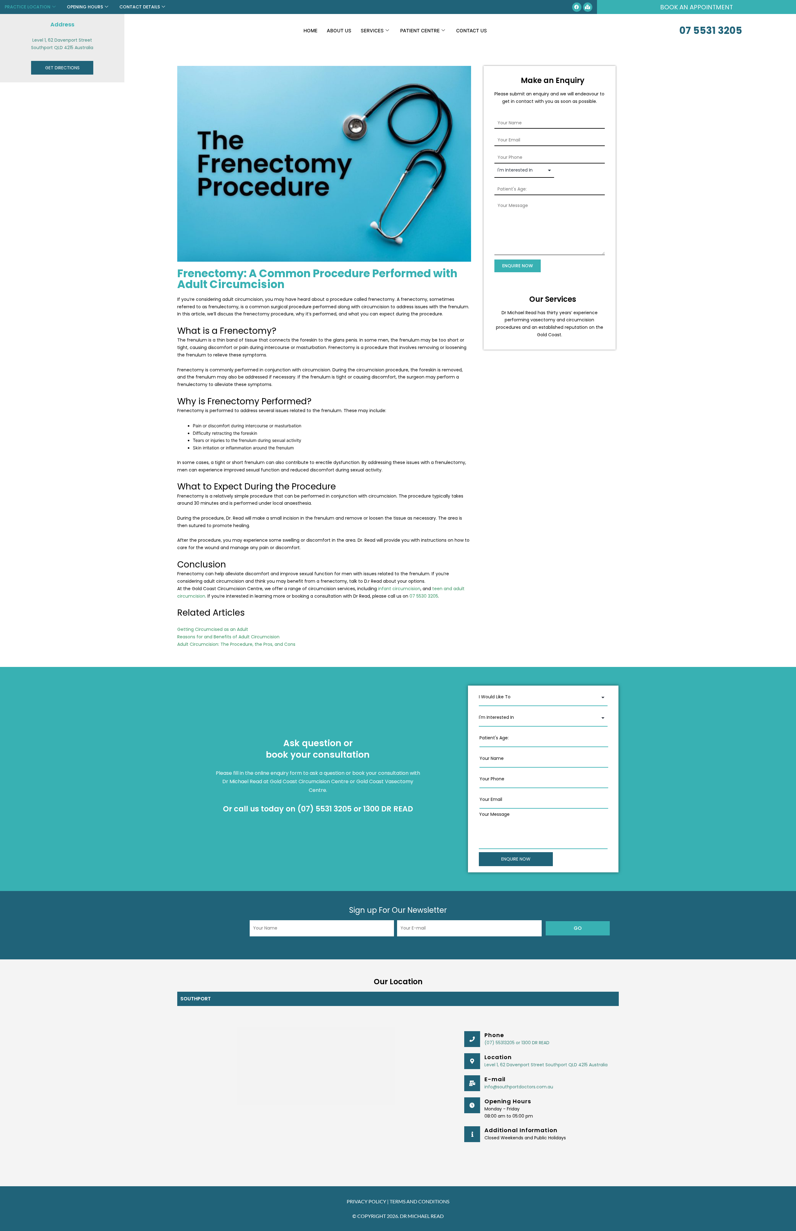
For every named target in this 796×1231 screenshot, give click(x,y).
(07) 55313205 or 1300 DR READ (516, 1043)
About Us (339, 31)
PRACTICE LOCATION (27, 7)
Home (310, 31)
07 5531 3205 (710, 30)
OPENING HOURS (85, 7)
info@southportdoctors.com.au (518, 1087)
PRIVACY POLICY (366, 1201)
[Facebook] (576, 7)
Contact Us (471, 31)
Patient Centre (420, 31)
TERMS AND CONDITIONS (419, 1201)
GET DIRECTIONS (62, 68)
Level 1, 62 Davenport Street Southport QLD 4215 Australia (546, 1065)
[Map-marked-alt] (587, 7)
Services (372, 31)
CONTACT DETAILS (139, 7)
